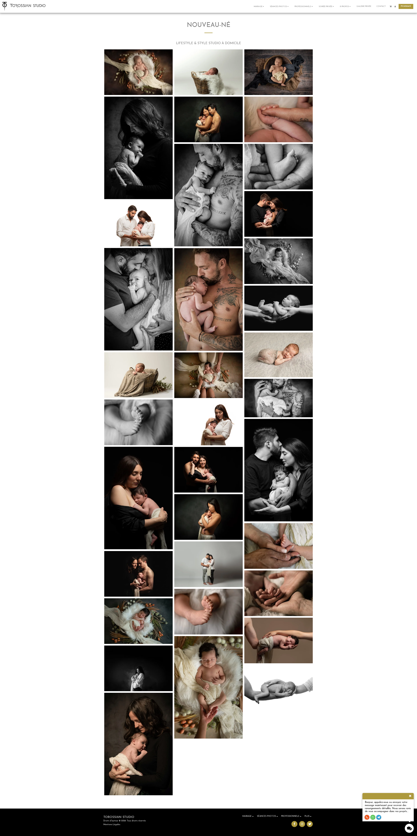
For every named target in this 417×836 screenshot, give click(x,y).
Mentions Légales (111, 825)
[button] (259, 6)
